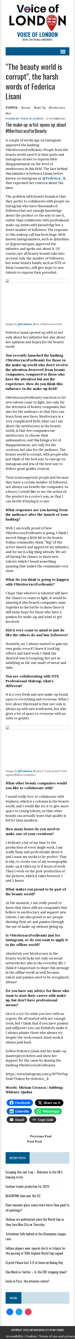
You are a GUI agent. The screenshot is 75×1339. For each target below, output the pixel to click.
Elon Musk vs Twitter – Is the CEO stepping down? (36, 1272)
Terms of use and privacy (57, 1336)
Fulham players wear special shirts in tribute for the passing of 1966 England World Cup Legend (35, 1251)
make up (40, 107)
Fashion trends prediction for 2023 (27, 1186)
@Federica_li (26, 324)
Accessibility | (15, 1336)
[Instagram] (28, 1311)
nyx (8, 113)
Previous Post (41, 1136)
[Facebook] (9, 1311)
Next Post (34, 1141)
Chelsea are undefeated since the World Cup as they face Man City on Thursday (35, 1222)
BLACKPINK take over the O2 (23, 1195)
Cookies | (32, 1336)
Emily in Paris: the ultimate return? (27, 1281)
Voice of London (32, 118)
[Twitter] (19, 1311)
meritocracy (57, 107)
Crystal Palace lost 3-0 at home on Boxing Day (34, 1262)
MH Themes (58, 1330)
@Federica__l (53, 178)
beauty (26, 107)
